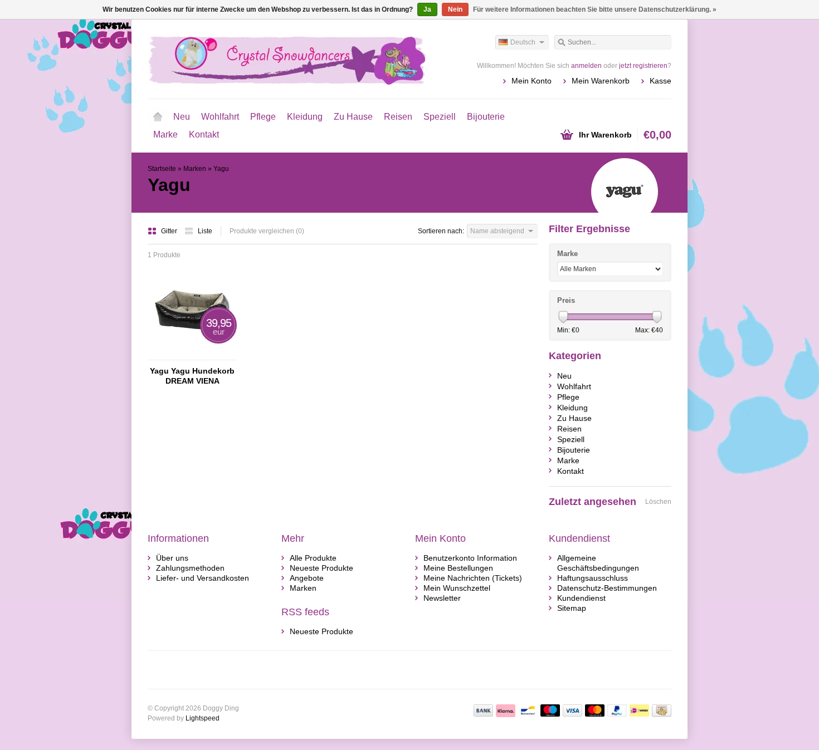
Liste (205, 231)
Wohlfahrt (220, 116)
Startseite (158, 117)
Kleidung (305, 116)
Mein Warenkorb (601, 80)
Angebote (307, 577)
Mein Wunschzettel (456, 588)
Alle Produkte (313, 557)
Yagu (221, 169)
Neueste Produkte (321, 567)
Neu (181, 116)
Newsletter (442, 598)
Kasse (660, 80)
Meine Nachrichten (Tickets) (472, 577)
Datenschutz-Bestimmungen (607, 588)
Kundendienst (581, 598)
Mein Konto (531, 80)
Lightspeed (203, 718)
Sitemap (571, 608)
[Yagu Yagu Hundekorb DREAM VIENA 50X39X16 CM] (192, 354)
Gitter (170, 231)
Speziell (439, 116)
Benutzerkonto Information (470, 557)
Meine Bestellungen (458, 567)
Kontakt (204, 134)
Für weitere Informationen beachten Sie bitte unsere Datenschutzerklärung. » (594, 9)
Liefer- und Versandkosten (202, 577)
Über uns (172, 557)
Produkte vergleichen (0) (267, 231)
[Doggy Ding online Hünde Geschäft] (279, 58)
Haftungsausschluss (592, 577)
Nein (455, 9)
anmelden (586, 66)
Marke (165, 134)
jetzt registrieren (643, 66)
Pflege (263, 116)
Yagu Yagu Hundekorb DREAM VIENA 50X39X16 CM (192, 376)
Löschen (658, 502)
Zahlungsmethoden (190, 567)
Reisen (398, 116)
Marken (194, 169)
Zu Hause (353, 116)
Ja (427, 9)
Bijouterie (486, 116)
